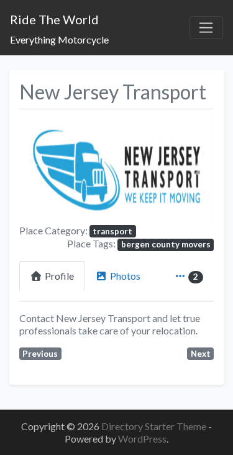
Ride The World (54, 19)
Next (201, 354)
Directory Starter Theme (154, 426)
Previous (40, 354)
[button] (33, 169)
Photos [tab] (125, 276)
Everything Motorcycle (59, 39)
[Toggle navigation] (206, 28)
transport (112, 231)
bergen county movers (166, 244)
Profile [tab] (59, 276)
